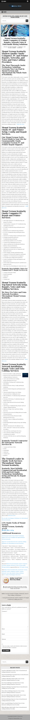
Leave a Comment (12, 47)
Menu (4, 1)
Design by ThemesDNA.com (15, 718)
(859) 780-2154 (20, 124)
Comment (4, 611)
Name (3, 628)
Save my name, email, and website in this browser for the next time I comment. (15, 646)
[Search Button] (27, 1)
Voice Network (17, 588)
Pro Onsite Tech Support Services (12, 574)
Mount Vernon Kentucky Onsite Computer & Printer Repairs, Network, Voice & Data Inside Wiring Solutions (15, 41)
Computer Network (12, 586)
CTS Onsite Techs (23, 567)
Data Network (19, 586)
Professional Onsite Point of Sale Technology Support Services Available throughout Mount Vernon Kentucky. (13, 537)
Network (25, 586)
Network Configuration (8, 587)
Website (4, 639)
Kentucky (20, 47)
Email (3, 634)
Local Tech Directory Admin (10, 46)
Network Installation (18, 587)
